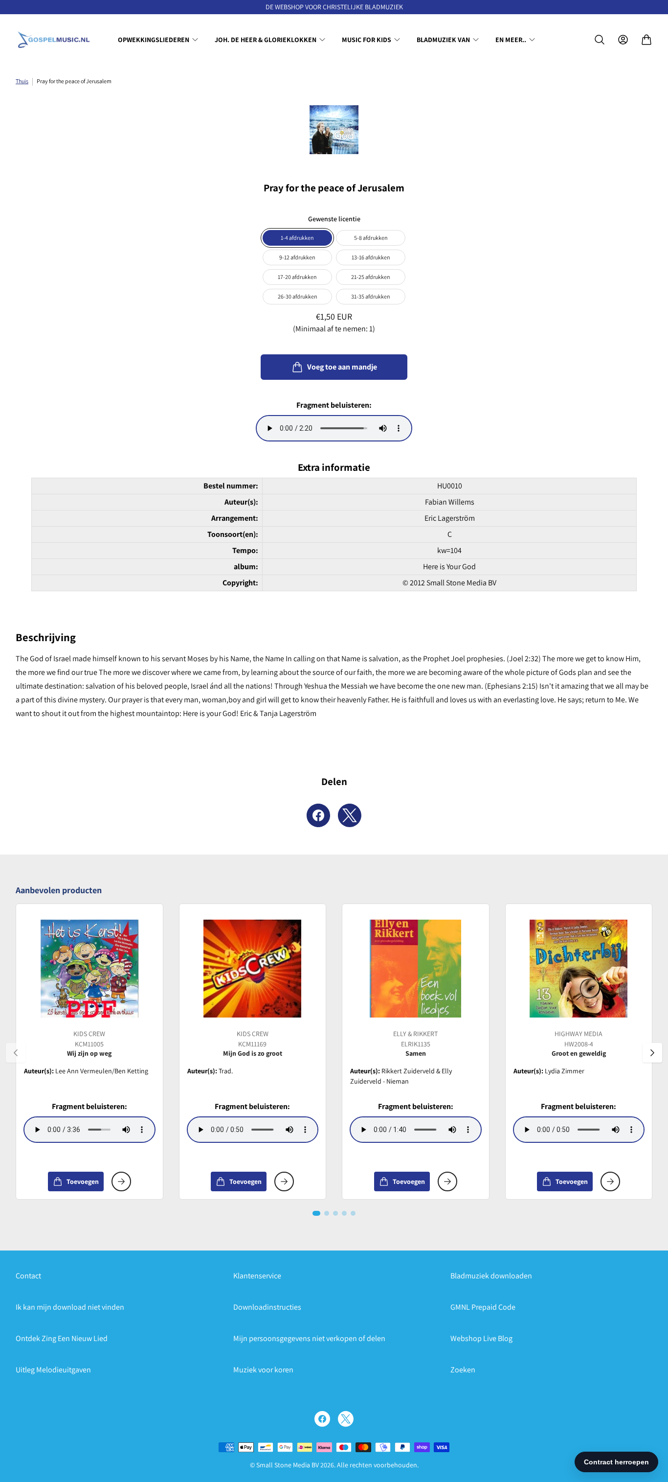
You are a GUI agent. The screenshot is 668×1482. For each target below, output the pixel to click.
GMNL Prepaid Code (482, 1307)
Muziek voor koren (263, 1370)
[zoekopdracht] (599, 39)
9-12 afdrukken (297, 257)
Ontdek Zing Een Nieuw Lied (62, 1338)
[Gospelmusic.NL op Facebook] (322, 1419)
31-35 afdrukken (370, 296)
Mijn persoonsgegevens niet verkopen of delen (309, 1338)
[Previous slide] (15, 1053)
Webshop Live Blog (481, 1338)
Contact (28, 1276)
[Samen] (416, 969)
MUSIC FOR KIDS (366, 39)
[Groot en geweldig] (578, 969)
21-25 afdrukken (370, 276)
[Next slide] (652, 1053)
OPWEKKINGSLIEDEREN (153, 39)
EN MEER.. (510, 39)
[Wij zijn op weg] (89, 969)
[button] (316, 1213)
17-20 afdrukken (297, 276)
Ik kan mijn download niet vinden (70, 1307)
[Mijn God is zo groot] (252, 969)
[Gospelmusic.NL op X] (346, 1419)
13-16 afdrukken (371, 257)
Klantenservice (257, 1276)
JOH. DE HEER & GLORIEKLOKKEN (265, 39)
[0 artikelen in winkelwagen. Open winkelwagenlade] (646, 39)
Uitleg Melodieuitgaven (53, 1370)
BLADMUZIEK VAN (443, 39)
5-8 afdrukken (371, 237)
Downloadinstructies (267, 1307)
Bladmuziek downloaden (491, 1276)
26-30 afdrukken (297, 296)
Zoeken (462, 1370)
